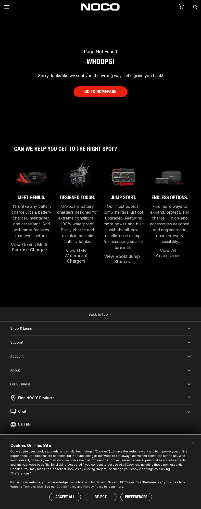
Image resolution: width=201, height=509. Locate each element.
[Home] (100, 7)
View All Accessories (168, 253)
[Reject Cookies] (193, 443)
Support (16, 342)
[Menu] (7, 6)
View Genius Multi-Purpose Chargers (30, 247)
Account (17, 356)
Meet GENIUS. (31, 197)
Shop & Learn (21, 328)
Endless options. (169, 197)
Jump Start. (123, 197)
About (15, 370)
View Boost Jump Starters (122, 259)
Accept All (65, 497)
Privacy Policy (93, 486)
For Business (20, 384)
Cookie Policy (66, 486)
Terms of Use (33, 486)
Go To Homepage (100, 91)
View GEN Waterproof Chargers (76, 256)
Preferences (136, 497)
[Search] (193, 6)
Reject (101, 497)
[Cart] (181, 6)
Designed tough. (77, 197)
